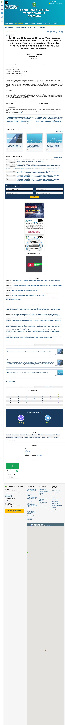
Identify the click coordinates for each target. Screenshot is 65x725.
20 (34, 400)
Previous (45, 274)
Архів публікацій (49, 386)
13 (34, 398)
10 (10, 398)
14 (42, 398)
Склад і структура (30, 23)
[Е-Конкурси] (34, 264)
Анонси (48, 345)
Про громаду (9, 23)
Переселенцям (19, 23)
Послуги (55, 23)
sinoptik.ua (39, 455)
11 (18, 398)
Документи (40, 23)
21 (42, 400)
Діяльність (48, 23)
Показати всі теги (10, 440)
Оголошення (20, 345)
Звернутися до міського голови (14, 511)
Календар (20, 386)
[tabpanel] (34, 264)
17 (10, 400)
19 (26, 400)
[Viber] (21, 420)
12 (26, 398)
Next (23, 274)
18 (18, 400)
